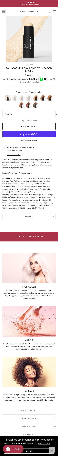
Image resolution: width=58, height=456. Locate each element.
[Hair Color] (29, 268)
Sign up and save (29, 410)
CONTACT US (29, 435)
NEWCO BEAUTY (29, 427)
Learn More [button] (44, 443)
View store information (14, 155)
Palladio (29, 65)
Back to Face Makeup (31, 237)
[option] (29, 3)
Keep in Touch (29, 418)
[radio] (8, 98)
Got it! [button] (29, 451)
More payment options (29, 140)
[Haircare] (29, 372)
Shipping (21, 82)
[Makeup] (29, 321)
